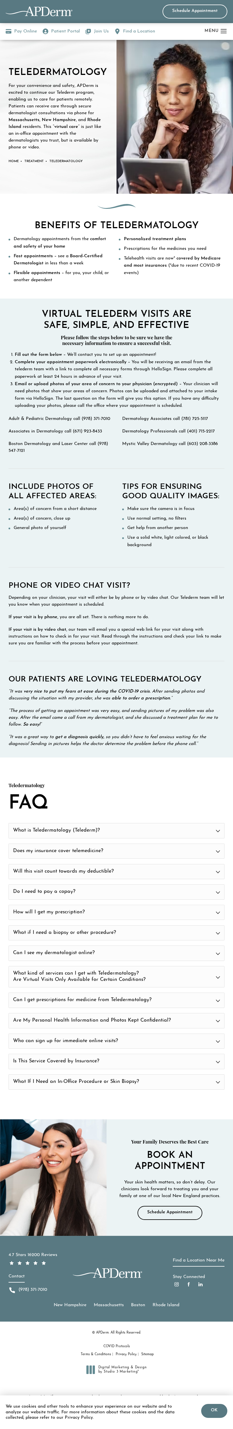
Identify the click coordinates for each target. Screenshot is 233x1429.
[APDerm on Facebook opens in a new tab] (188, 1284)
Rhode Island (166, 1305)
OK (214, 1410)
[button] (224, 31)
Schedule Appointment (195, 11)
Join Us (101, 31)
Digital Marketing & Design (122, 1370)
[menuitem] (176, 1284)
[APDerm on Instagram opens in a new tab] (176, 1284)
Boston (138, 1305)
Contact (17, 1276)
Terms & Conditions (96, 1354)
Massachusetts (109, 1305)
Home (14, 161)
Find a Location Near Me (198, 1260)
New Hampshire (70, 1305)
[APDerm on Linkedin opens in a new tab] (200, 1284)
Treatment (34, 161)
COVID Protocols (116, 1346)
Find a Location (139, 31)
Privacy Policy (126, 1354)
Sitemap (147, 1354)
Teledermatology (66, 161)
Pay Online (21, 32)
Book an (170, 1155)
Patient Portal (65, 31)
